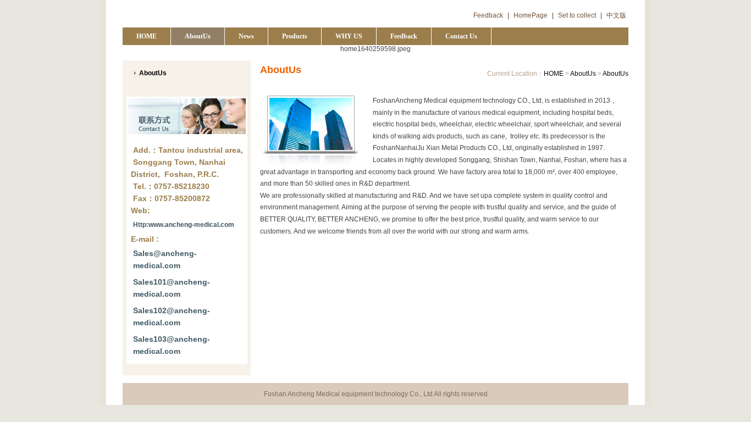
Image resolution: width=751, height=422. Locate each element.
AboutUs (198, 36)
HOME (146, 36)
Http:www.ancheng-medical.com (183, 225)
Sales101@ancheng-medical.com (171, 287)
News (246, 36)
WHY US (348, 36)
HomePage (530, 15)
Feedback (488, 15)
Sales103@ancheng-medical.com (171, 345)
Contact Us (461, 36)
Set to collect (577, 15)
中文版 (616, 15)
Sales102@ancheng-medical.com (171, 316)
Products (294, 36)
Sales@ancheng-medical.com (165, 259)
